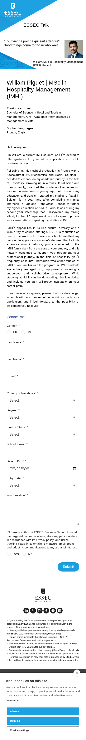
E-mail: (12, 376)
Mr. (30, 332)
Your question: (17, 495)
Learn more (12, 700)
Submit (68, 567)
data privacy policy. (69, 660)
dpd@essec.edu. (70, 653)
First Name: (16, 342)
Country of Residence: (23, 393)
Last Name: (15, 359)
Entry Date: (15, 478)
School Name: (17, 444)
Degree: (13, 410)
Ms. (15, 332)
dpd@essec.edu (51, 633)
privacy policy (45, 540)
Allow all (15, 711)
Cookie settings (19, 730)
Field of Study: (17, 427)
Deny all (15, 720)
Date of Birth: (17, 461)
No (30, 554)
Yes (16, 554)
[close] (76, 673)
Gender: (13, 326)
